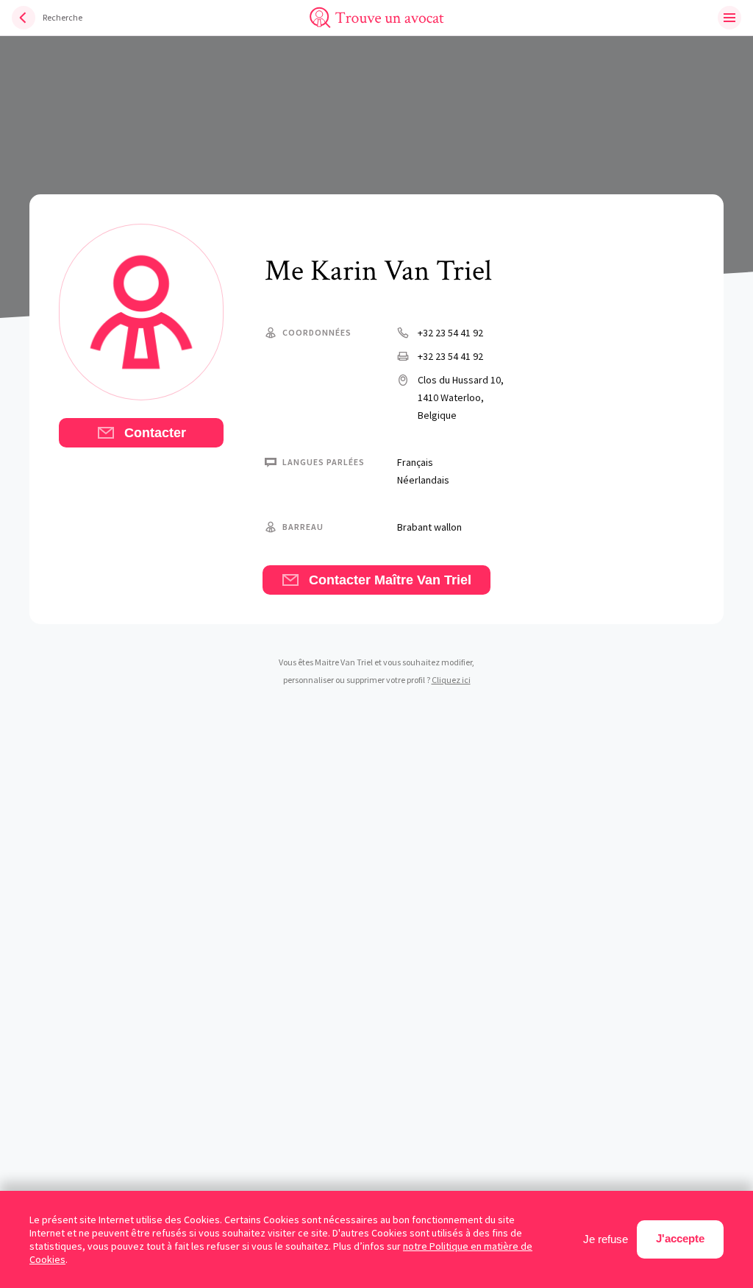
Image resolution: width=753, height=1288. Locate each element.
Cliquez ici (451, 679)
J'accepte (680, 1238)
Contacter (153, 432)
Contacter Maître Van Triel (388, 580)
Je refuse (605, 1239)
